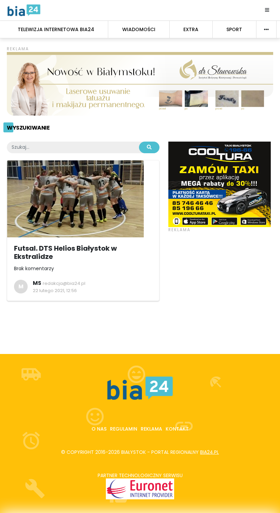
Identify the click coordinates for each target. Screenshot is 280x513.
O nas (99, 429)
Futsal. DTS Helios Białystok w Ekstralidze (65, 252)
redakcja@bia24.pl (64, 283)
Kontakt (177, 429)
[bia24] (24, 9)
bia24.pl (209, 452)
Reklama (151, 429)
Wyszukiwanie (28, 128)
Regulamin (123, 429)
